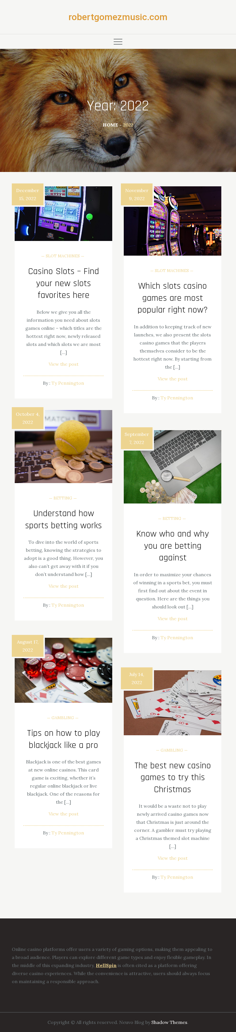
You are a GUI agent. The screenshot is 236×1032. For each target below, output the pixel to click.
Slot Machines (63, 256)
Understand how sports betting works (63, 519)
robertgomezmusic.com (118, 17)
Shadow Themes (169, 1022)
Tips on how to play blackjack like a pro (63, 739)
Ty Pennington (68, 383)
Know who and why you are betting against (172, 546)
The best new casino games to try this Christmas (172, 777)
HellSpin (106, 965)
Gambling (63, 717)
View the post (64, 364)
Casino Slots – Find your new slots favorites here (63, 283)
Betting (63, 498)
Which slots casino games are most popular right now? (173, 298)
